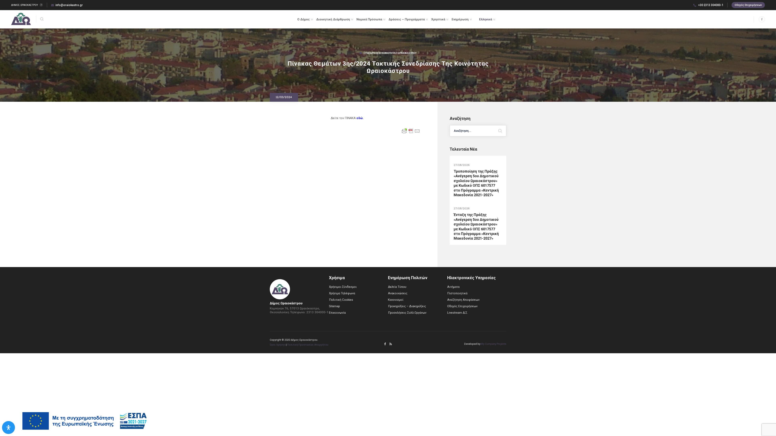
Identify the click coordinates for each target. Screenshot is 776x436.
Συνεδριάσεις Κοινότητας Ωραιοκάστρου (390, 53)
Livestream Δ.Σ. (457, 312)
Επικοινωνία (337, 312)
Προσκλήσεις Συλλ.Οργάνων (407, 312)
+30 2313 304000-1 (710, 5)
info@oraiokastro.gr (69, 5)
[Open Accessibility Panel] (8, 427)
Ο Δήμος (303, 19)
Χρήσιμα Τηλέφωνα (342, 293)
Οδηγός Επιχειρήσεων (748, 4)
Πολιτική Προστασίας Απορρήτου (307, 344)
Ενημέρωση (460, 19)
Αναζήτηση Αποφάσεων (463, 300)
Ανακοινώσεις (397, 293)
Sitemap (334, 306)
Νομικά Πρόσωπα (369, 19)
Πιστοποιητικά (457, 293)
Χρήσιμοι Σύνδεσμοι (343, 287)
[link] (360, 118)
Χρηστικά (438, 19)
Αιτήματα (453, 287)
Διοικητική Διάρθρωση (333, 19)
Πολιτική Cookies (341, 300)
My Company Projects (493, 343)
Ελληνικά (485, 19)
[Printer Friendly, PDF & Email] (411, 130)
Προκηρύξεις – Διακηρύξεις (407, 306)
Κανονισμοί (395, 300)
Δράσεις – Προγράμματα (407, 19)
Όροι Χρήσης (277, 344)
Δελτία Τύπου (397, 287)
